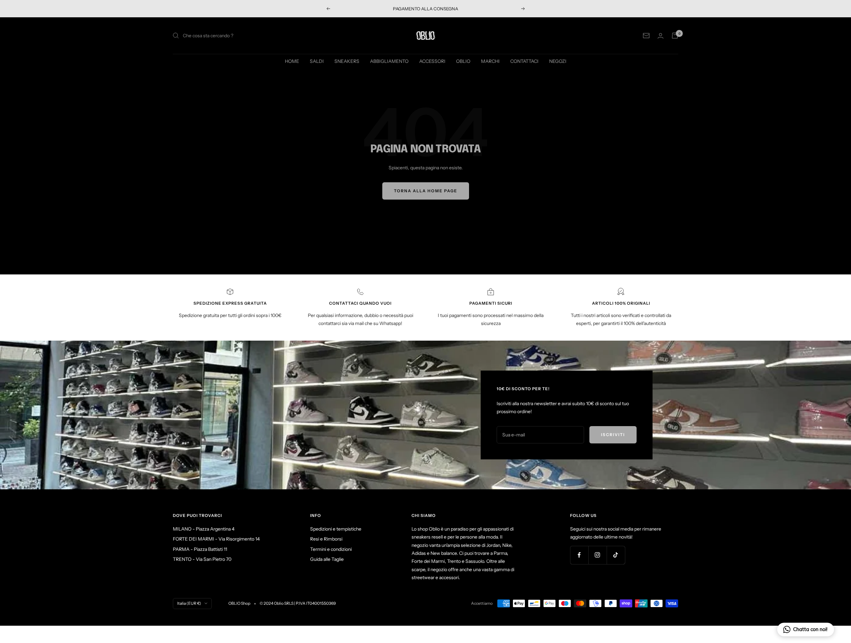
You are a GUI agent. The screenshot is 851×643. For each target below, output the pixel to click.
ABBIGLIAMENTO (389, 61)
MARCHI (490, 61)
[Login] (661, 36)
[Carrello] (674, 36)
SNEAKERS (346, 61)
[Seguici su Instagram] (597, 555)
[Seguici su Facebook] (579, 555)
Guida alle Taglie (327, 559)
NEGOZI (557, 61)
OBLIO (463, 61)
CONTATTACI (524, 61)
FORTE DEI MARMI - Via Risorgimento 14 (216, 539)
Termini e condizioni (331, 549)
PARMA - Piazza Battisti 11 (200, 549)
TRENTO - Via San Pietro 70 (202, 559)
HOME (292, 61)
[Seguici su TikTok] (616, 555)
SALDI (317, 61)
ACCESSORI (432, 61)
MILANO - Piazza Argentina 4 (203, 529)
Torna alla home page (425, 190)
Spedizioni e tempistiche (335, 529)
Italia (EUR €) (189, 603)
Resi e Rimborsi (326, 539)
